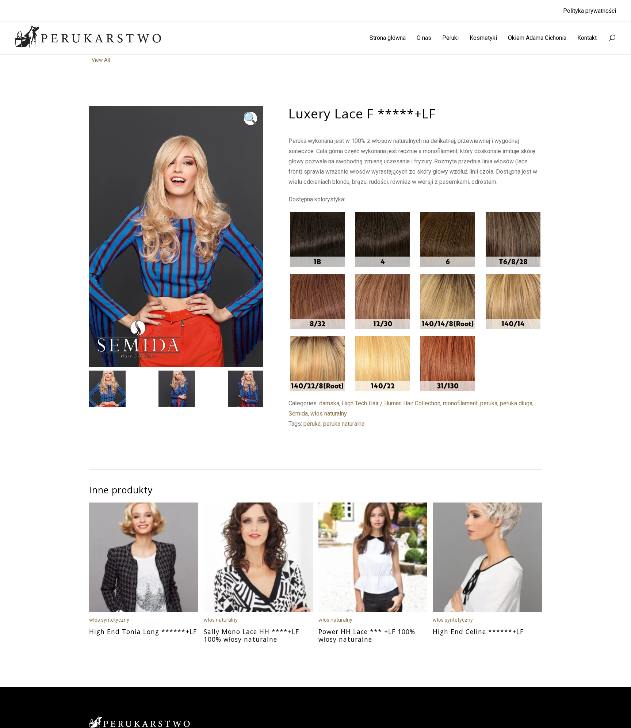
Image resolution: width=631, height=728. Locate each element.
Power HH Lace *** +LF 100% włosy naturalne (366, 635)
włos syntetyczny (109, 620)
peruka (488, 403)
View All (101, 60)
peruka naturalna (343, 423)
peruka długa (516, 403)
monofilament (460, 403)
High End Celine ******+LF (478, 631)
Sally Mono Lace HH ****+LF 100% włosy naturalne (251, 635)
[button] (250, 118)
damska (329, 403)
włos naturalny (328, 413)
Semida (298, 413)
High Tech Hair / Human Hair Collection (391, 403)
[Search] (612, 38)
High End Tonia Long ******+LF (143, 631)
